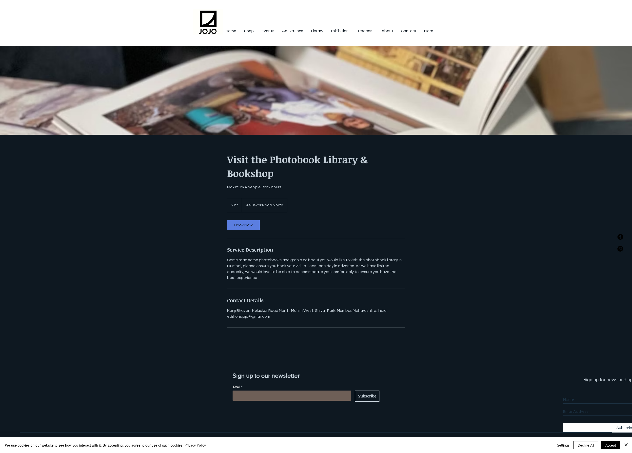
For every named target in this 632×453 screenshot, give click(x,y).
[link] (243, 225)
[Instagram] (620, 249)
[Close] (626, 445)
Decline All (586, 445)
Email (236, 386)
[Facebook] (620, 237)
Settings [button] (563, 445)
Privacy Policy (195, 445)
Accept (610, 445)
